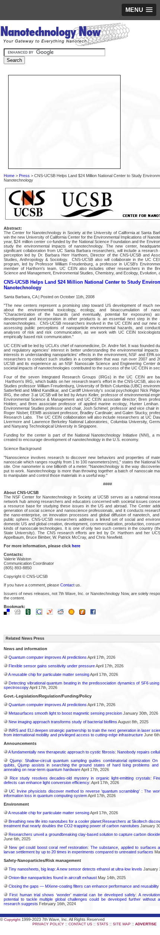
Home (9, 175)
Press (24, 175)
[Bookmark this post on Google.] (41, 613)
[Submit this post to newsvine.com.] (30, 613)
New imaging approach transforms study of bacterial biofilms (63, 722)
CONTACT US (80, 924)
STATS (102, 924)
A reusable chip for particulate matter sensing (48, 674)
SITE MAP (122, 924)
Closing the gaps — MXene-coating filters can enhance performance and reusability (84, 886)
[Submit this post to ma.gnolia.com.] (73, 613)
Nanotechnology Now (65, 35)
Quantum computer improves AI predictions (48, 657)
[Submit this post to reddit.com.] (62, 613)
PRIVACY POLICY (48, 924)
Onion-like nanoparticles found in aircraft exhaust (53, 877)
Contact (67, 585)
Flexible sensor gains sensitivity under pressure (52, 666)
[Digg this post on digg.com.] (19, 613)
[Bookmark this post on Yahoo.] (52, 613)
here (76, 546)
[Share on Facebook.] (95, 613)
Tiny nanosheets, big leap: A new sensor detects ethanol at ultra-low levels (75, 869)
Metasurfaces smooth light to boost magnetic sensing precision (65, 713)
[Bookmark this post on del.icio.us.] (8, 613)
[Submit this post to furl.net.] (84, 613)
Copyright (12, 919)
